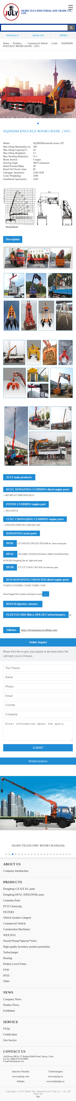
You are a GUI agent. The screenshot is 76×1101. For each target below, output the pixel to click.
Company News (12, 999)
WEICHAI (9, 935)
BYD (6, 975)
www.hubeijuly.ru (55, 1081)
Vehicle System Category (17, 917)
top (38, 1096)
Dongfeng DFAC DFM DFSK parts (23, 894)
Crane (54, 43)
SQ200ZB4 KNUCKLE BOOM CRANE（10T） (38, 44)
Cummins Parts (11, 900)
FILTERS (8, 912)
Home (6, 43)
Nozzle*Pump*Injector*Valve (20, 941)
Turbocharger (10, 952)
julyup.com (38, 35)
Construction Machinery (16, 929)
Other (6, 981)
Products (17, 43)
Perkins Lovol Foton (14, 964)
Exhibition (9, 1010)
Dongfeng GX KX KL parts (19, 888)
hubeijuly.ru (13, 35)
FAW (6, 969)
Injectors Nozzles (20, 1071)
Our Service (10, 1040)
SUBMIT (38, 747)
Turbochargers (55, 1071)
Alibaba (63, 35)
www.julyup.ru (55, 1076)
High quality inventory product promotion (26, 946)
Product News (11, 1005)
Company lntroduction (15, 871)
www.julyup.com (20, 1076)
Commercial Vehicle (38, 43)
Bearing (7, 958)
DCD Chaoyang (12, 906)
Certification (10, 1034)
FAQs (6, 1028)
